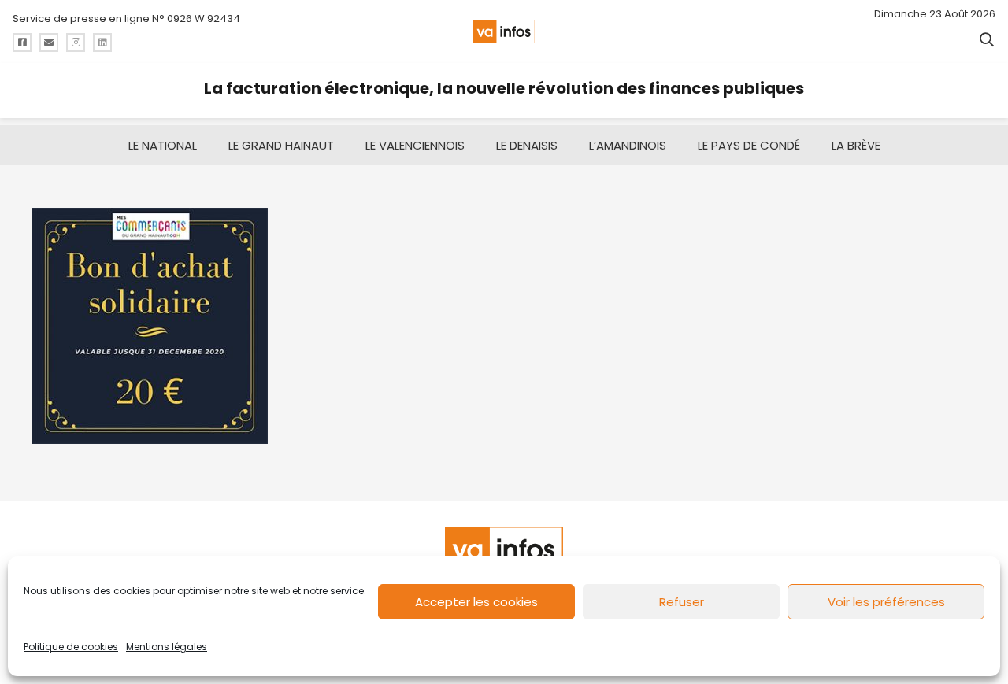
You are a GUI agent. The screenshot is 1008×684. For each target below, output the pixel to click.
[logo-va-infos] (503, 31)
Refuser (681, 601)
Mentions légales (166, 646)
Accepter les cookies (476, 601)
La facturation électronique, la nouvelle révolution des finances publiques (504, 88)
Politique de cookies (71, 646)
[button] (986, 39)
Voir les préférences (886, 601)
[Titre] (22, 42)
